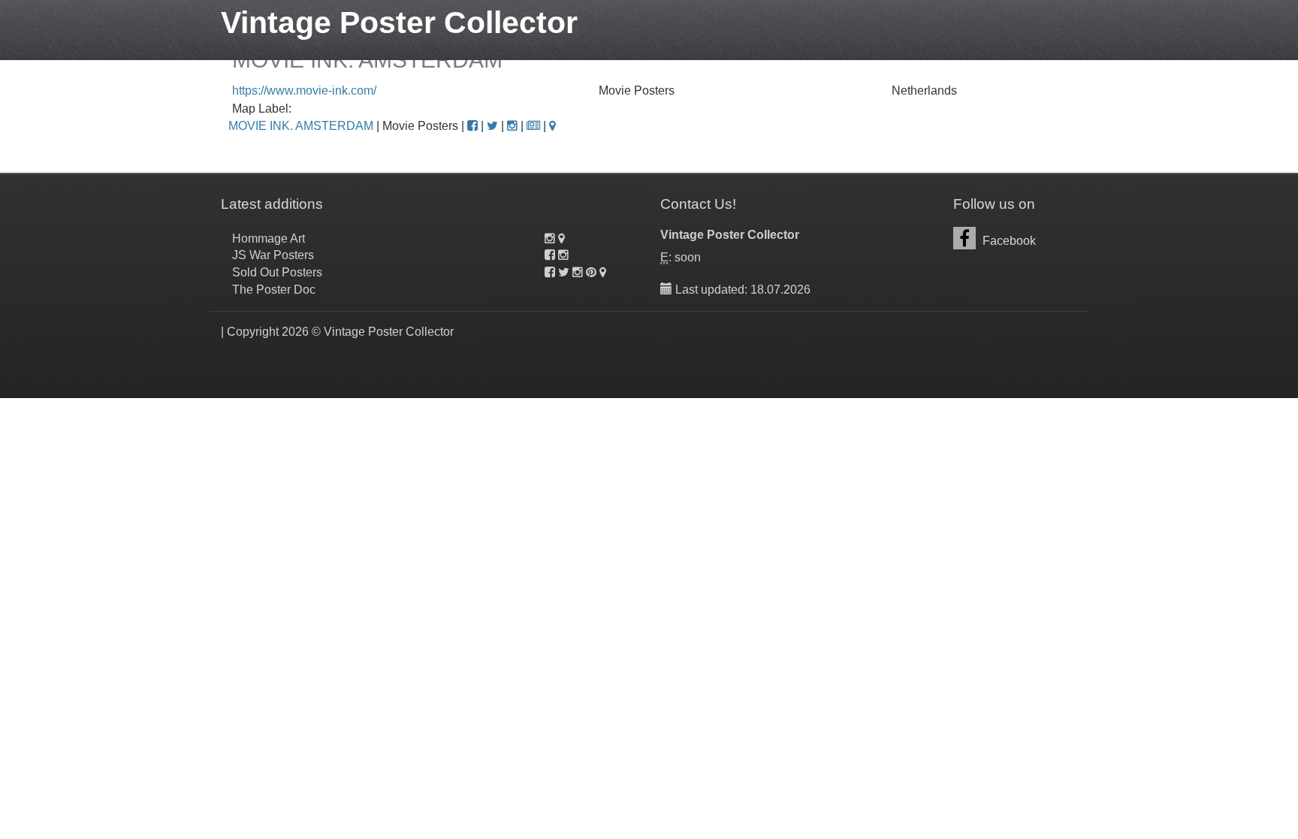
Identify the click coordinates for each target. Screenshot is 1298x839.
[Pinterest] (591, 272)
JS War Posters (273, 255)
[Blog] (533, 125)
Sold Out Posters (277, 272)
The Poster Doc (273, 289)
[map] (552, 125)
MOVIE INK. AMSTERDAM (300, 125)
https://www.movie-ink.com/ (304, 90)
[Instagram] (512, 125)
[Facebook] (472, 125)
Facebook (1008, 240)
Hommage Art (268, 238)
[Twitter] (492, 125)
